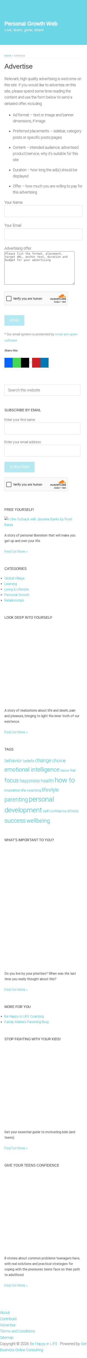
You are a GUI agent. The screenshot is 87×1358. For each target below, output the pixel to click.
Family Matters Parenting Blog (26, 1022)
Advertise (8, 1325)
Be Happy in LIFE (43, 1343)
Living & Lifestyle (16, 589)
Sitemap (7, 1337)
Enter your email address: (23, 442)
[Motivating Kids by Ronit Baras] (42, 963)
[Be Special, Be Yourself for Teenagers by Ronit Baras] (29, 1248)
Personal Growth (16, 595)
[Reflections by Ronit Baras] (31, 700)
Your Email (12, 225)
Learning (10, 584)
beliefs (28, 761)
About (5, 1312)
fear (73, 770)
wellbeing (38, 820)
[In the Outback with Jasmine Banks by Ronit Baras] (42, 525)
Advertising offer (17, 248)
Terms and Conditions (17, 1331)
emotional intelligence (32, 769)
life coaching (31, 790)
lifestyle (50, 790)
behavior (13, 760)
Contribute (8, 1319)
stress (73, 811)
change (43, 760)
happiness (30, 780)
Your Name (13, 202)
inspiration (12, 790)
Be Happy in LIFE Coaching (24, 1016)
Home (7, 55)
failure (64, 770)
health (47, 781)
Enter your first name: (20, 420)
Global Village (14, 578)
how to (65, 780)
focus (11, 780)
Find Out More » (15, 551)
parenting (16, 799)
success (15, 820)
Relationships (14, 600)
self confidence (55, 811)
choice (59, 760)
